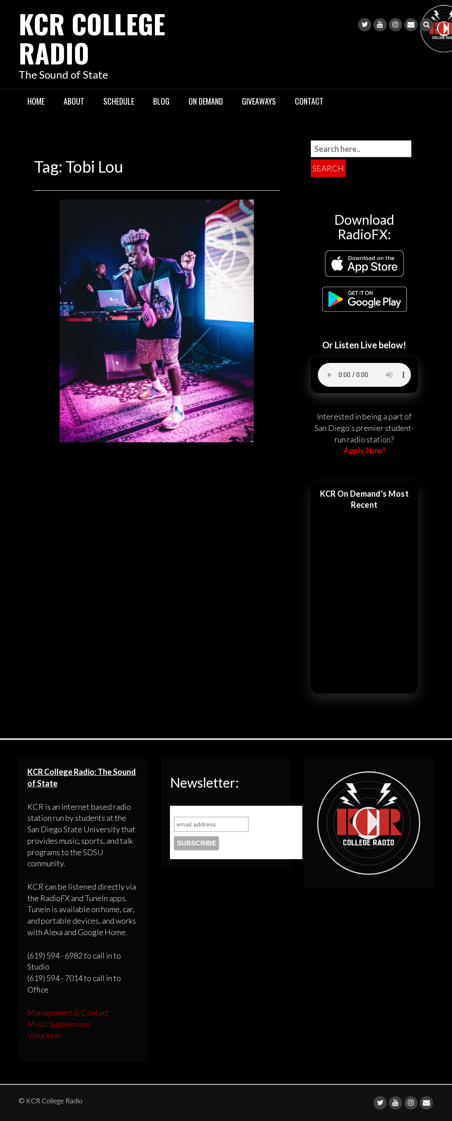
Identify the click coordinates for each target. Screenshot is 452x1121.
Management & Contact (68, 1012)
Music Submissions (59, 1024)
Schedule (118, 101)
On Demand (205, 101)
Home (36, 101)
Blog (161, 101)
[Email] (411, 24)
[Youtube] (380, 24)
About (74, 101)
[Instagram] (395, 24)
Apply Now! (364, 450)
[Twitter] (364, 24)
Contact (309, 101)
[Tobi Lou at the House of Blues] (157, 320)
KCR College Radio (92, 38)
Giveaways (259, 101)
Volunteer (44, 1035)
